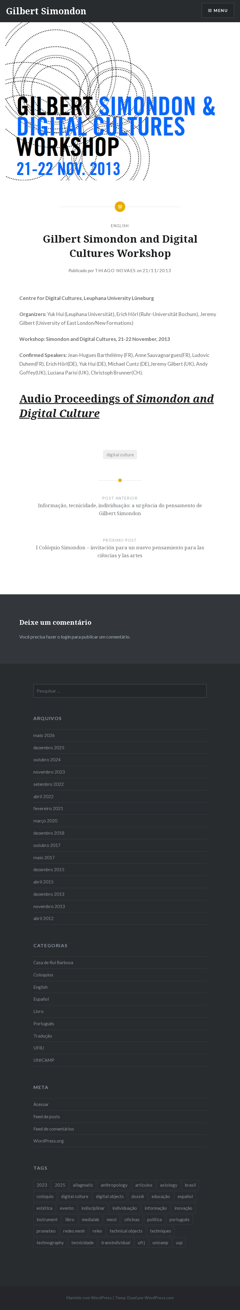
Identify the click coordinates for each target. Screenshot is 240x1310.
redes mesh (74, 1230)
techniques (160, 1230)
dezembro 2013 (48, 894)
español (185, 1196)
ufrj (141, 1242)
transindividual (115, 1242)
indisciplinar (93, 1208)
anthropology (114, 1185)
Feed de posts (46, 1116)
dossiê (137, 1196)
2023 (42, 1185)
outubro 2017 (47, 845)
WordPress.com (159, 1297)
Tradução (42, 1035)
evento (67, 1208)
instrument (47, 1219)
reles (97, 1230)
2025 (60, 1185)
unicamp (160, 1242)
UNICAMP (43, 1060)
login (66, 636)
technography (50, 1242)
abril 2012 (43, 918)
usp (179, 1242)
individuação (124, 1208)
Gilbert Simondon (46, 11)
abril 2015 (43, 881)
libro (69, 1219)
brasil (190, 1185)
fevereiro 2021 (48, 808)
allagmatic (83, 1185)
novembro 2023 (49, 771)
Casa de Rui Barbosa (53, 962)
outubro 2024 (47, 759)
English (120, 225)
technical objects (126, 1230)
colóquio (45, 1196)
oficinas (132, 1219)
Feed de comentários (53, 1128)
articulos (143, 1185)
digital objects (110, 1196)
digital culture (120, 454)
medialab (90, 1219)
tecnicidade (82, 1242)
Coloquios (43, 974)
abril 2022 (43, 796)
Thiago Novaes (115, 270)
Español (41, 999)
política (154, 1219)
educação (161, 1196)
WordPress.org (48, 1140)
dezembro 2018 (48, 833)
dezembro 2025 (48, 747)
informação (156, 1208)
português (179, 1219)
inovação (183, 1208)
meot (112, 1219)
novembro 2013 (49, 906)
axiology (168, 1185)
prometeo (46, 1230)
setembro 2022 (48, 784)
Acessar (41, 1104)
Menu (221, 10)
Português (43, 1023)
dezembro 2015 (48, 869)
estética (44, 1208)
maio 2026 (44, 735)
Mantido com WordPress (89, 1297)
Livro (38, 1011)
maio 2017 (44, 857)
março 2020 (45, 820)
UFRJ (38, 1047)
